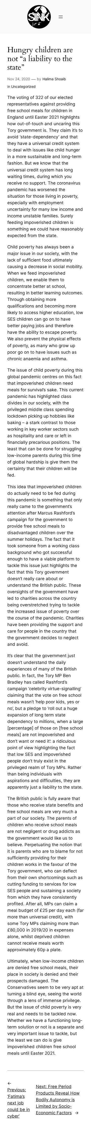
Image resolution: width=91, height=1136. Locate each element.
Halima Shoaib (54, 79)
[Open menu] (61, 17)
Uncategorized (23, 86)
